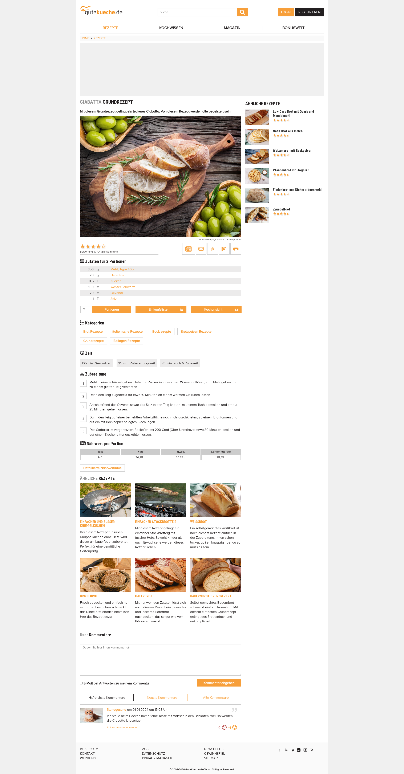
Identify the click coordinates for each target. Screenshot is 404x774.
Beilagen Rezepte (126, 341)
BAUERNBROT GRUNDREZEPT (210, 596)
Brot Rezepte (93, 331)
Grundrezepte (93, 341)
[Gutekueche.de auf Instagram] (298, 750)
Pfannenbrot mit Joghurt (291, 170)
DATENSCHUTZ (153, 753)
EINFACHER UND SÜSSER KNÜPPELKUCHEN (97, 524)
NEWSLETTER (214, 749)
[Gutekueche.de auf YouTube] (286, 750)
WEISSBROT (198, 522)
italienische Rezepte (127, 331)
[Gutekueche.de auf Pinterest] (292, 750)
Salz (113, 299)
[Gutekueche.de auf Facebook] (279, 750)
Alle (216, 698)
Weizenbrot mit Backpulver (292, 151)
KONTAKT (87, 753)
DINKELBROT (89, 596)
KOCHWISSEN (171, 28)
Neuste (162, 698)
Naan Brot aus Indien (288, 131)
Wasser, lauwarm (122, 287)
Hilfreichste (107, 698)
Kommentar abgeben (219, 683)
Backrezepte (161, 331)
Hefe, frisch (118, 275)
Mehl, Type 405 (122, 269)
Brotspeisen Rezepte (196, 331)
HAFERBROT (143, 596)
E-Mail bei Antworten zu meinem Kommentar (116, 683)
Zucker (115, 281)
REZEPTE (110, 28)
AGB (145, 749)
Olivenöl (116, 293)
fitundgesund (116, 710)
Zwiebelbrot (281, 209)
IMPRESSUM (89, 749)
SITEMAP (211, 758)
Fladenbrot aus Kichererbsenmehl (297, 190)
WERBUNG (88, 758)
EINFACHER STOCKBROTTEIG (156, 522)
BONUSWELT (293, 28)
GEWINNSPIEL (214, 753)
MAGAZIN (232, 28)
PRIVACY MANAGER (157, 758)
